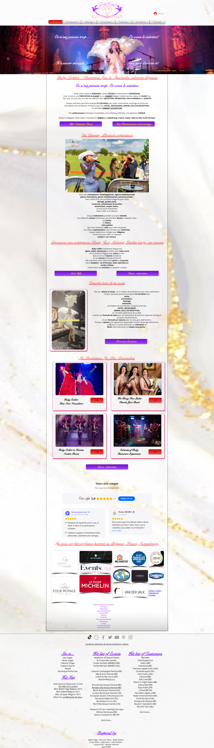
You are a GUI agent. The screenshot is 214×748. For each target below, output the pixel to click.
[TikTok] (89, 637)
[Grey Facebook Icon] (103, 637)
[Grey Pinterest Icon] (123, 637)
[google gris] (96, 637)
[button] (106, 22)
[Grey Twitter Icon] (110, 637)
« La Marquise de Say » (72, 697)
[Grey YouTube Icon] (117, 637)
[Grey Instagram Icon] (130, 637)
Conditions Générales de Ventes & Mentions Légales (107, 644)
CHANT (96, 96)
